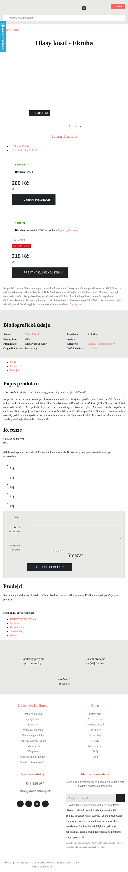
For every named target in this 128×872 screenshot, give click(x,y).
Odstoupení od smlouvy (33, 756)
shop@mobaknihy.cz (35, 791)
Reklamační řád (33, 746)
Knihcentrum (17, 627)
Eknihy (15, 30)
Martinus (14, 623)
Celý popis (76, 304)
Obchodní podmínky (33, 735)
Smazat (75, 555)
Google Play (16, 631)
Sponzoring (95, 735)
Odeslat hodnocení (49, 567)
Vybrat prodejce (37, 199)
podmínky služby (90, 847)
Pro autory (95, 729)
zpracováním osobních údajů (97, 805)
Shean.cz (47, 866)
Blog (95, 756)
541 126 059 (34, 783)
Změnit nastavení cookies (33, 762)
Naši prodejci (95, 746)
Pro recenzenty (95, 719)
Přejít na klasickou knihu (43, 272)
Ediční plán (95, 713)
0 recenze (75, 126)
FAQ (95, 751)
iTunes (13, 635)
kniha (95, 348)
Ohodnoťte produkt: (14, 547)
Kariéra (95, 740)
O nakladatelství (95, 724)
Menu (120, 6)
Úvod (6, 30)
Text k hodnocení (14, 529)
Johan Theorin (64, 136)
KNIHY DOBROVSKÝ (23, 619)
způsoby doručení (68, 230)
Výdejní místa (33, 719)
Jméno (17, 517)
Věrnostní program (33, 729)
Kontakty (33, 724)
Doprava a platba (33, 713)
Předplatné (32, 751)
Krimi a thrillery (106, 343)
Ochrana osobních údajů (33, 740)
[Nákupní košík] (80, 6)
